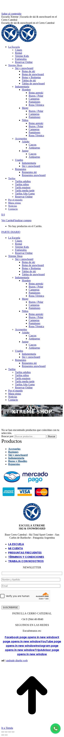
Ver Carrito (7, 220)
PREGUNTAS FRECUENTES (25, 553)
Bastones (13, 451)
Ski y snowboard (18, 455)
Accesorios (14, 448)
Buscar (51, 436)
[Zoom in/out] (13, 731)
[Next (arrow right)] (6, 734)
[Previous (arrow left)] (2, 734)
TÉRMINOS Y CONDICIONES (26, 557)
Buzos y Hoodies (17, 461)
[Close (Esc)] (2, 731)
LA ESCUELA (16, 544)
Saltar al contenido (11, 13)
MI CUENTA (15, 548)
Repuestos (14, 464)
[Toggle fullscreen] (9, 731)
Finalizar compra (22, 220)
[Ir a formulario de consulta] (55, 728)
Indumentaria (16, 458)
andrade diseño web (17, 660)
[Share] (6, 731)
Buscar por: (7, 436)
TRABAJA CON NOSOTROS (26, 561)
